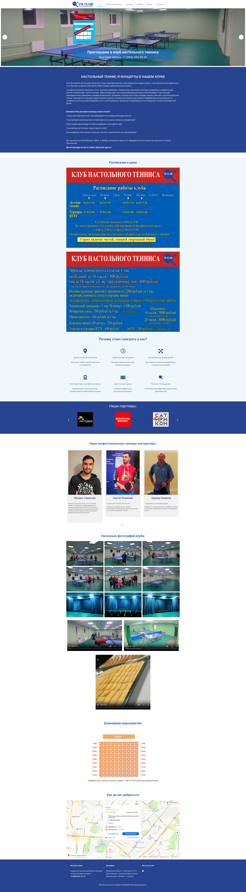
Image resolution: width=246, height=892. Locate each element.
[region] (123, 37)
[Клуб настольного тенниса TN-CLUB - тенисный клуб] (82, 4)
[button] (4, 37)
